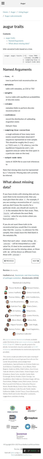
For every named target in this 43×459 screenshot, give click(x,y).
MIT (13, 344)
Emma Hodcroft (32, 292)
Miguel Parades (16, 324)
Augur (23, 3)
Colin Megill (32, 324)
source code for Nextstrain (14, 339)
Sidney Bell (31, 320)
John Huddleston (32, 297)
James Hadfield (14, 292)
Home (5, 12)
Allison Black (16, 320)
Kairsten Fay (16, 306)
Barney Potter (14, 329)
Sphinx (13, 453)
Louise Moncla (32, 315)
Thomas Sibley (14, 297)
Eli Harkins (16, 311)
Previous (10, 261)
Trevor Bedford (15, 288)
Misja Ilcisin (30, 311)
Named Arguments (15, 41)
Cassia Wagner (15, 315)
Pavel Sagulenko (32, 329)
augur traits (13, 27)
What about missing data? (18, 44)
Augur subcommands (13, 16)
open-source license (26, 342)
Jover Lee (33, 301)
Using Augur (23, 12)
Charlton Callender (23, 334)
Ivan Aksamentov (17, 301)
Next (35, 261)
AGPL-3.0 (6, 344)
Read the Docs (27, 455)
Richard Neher (33, 288)
